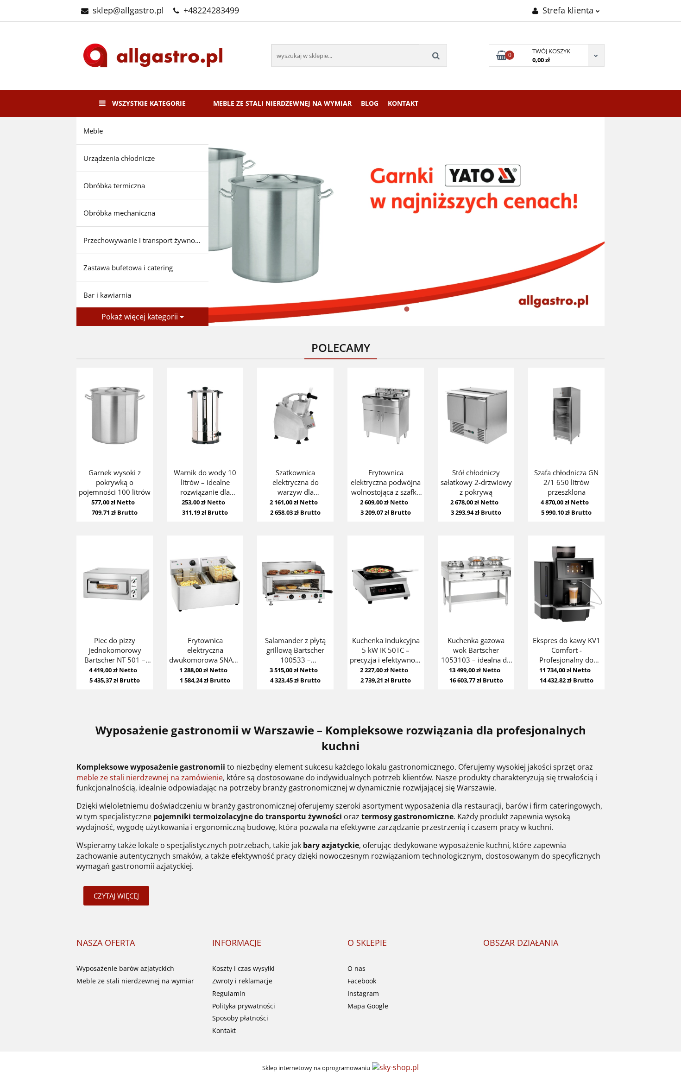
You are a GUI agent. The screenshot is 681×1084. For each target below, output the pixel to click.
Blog (369, 103)
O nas (356, 968)
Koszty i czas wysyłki (243, 968)
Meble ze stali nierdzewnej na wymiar (282, 103)
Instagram (363, 993)
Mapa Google (367, 1005)
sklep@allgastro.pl (128, 10)
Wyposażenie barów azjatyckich (125, 968)
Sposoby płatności (240, 1018)
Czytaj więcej (116, 895)
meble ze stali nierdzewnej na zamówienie (149, 777)
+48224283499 (211, 10)
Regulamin (229, 993)
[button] (105, 943)
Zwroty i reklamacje (242, 980)
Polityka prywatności (243, 1005)
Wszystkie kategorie (148, 103)
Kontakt (403, 103)
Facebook (361, 980)
